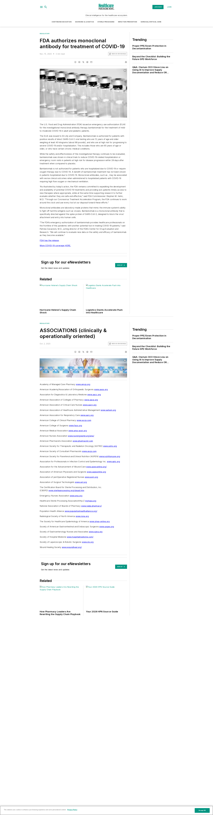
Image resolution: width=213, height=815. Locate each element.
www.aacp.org (91, 400)
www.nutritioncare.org (109, 456)
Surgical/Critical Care (151, 22)
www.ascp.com (89, 451)
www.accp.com (84, 420)
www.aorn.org (91, 477)
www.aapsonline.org (96, 472)
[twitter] (83, 62)
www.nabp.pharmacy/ (91, 506)
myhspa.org (90, 501)
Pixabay (120, 70)
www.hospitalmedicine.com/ (80, 537)
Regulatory (45, 33)
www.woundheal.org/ (72, 547)
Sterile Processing (106, 22)
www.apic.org (113, 461)
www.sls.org (88, 542)
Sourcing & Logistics (84, 22)
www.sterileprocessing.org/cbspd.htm (66, 490)
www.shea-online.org (100, 521)
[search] (45, 7)
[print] (126, 62)
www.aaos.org (101, 389)
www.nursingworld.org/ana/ (81, 436)
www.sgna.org (96, 532)
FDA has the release (49, 240)
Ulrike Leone (111, 70)
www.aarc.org (87, 415)
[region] (106, 810)
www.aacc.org (94, 394)
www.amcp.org (83, 384)
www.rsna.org (82, 516)
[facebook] (75, 62)
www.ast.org (81, 482)
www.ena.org (76, 496)
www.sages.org (106, 526)
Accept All (202, 810)
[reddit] (87, 62)
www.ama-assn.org (77, 430)
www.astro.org (110, 446)
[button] (41, 7)
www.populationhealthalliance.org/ (81, 511)
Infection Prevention (127, 22)
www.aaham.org (108, 410)
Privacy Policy (72, 810)
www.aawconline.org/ (96, 467)
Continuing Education (62, 22)
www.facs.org (75, 425)
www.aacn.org (90, 405)
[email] (91, 62)
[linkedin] (79, 62)
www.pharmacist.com (83, 441)
